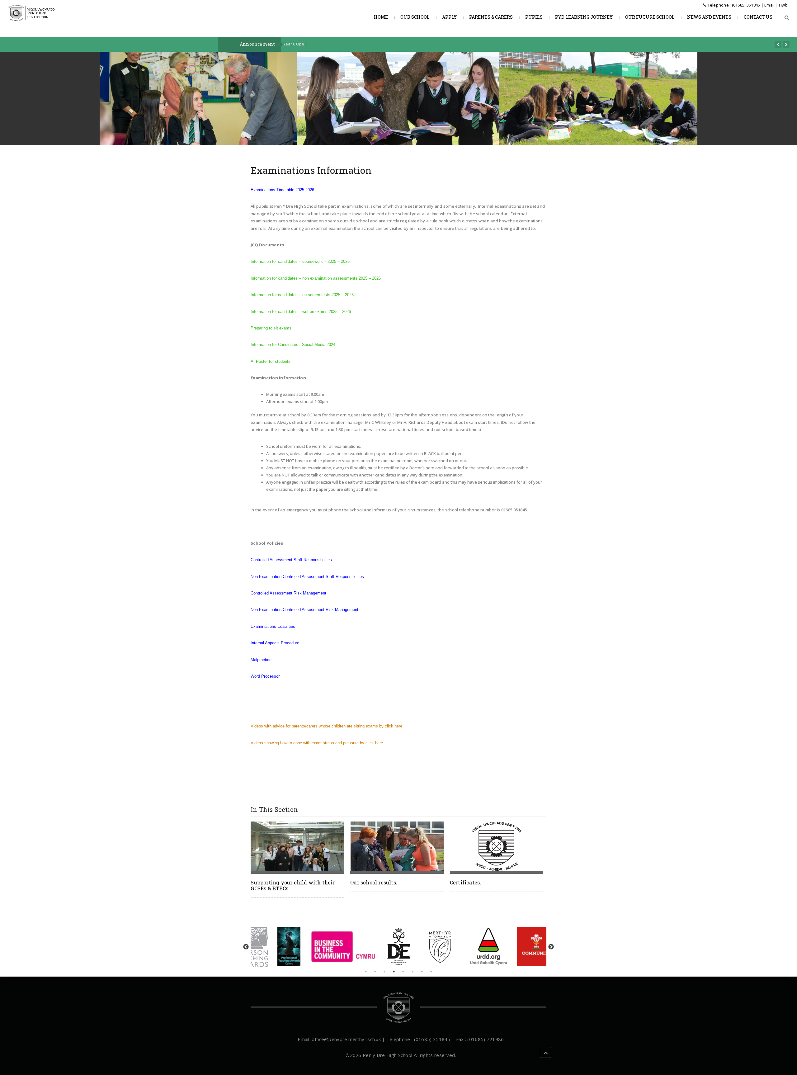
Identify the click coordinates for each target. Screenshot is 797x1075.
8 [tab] (431, 971)
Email (769, 5)
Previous (246, 947)
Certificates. (465, 882)
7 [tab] (422, 971)
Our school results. (373, 882)
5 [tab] (403, 971)
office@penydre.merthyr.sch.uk (346, 1039)
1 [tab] (366, 971)
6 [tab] (412, 971)
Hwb (783, 5)
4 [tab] (394, 971)
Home (380, 17)
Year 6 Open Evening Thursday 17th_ (317, 44)
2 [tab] (375, 971)
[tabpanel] (399, 946)
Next (551, 947)
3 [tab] (384, 971)
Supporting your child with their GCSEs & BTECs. (293, 885)
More (298, 849)
